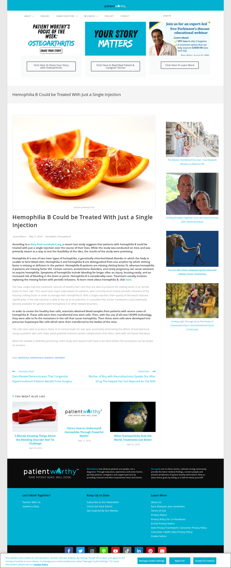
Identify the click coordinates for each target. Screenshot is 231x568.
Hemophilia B (64, 236)
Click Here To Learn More (179, 65)
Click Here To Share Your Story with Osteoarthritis (51, 66)
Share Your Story (65, 16)
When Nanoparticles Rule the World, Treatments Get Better (133, 437)
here (128, 279)
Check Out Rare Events (99, 506)
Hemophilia (50, 236)
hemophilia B (36, 357)
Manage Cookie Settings (152, 560)
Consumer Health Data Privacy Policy (171, 532)
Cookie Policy (41, 564)
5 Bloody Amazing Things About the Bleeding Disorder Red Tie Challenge (35, 439)
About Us (156, 502)
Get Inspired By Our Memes (102, 510)
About (27, 16)
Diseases (44, 16)
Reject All (180, 560)
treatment (59, 357)
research (48, 357)
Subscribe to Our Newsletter (103, 502)
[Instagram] (92, 551)
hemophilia (23, 357)
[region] (115, 560)
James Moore (19, 236)
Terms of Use (158, 510)
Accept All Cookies (204, 560)
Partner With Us (31, 502)
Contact (124, 16)
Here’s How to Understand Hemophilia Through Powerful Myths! (84, 432)
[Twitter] (80, 551)
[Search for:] (177, 15)
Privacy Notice (159, 514)
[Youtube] (115, 551)
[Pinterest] (150, 551)
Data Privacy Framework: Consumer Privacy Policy (179, 527)
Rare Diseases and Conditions (168, 506)
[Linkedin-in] (139, 551)
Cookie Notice (158, 536)
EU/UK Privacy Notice (163, 523)
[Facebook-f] (69, 551)
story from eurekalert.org (45, 244)
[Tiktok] (127, 551)
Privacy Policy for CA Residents (168, 519)
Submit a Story (30, 506)
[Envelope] (162, 551)
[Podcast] (104, 551)
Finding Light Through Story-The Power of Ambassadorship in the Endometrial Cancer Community (192, 325)
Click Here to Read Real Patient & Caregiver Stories (115, 66)
